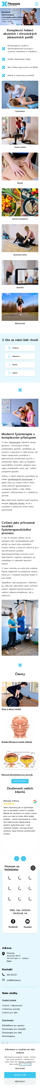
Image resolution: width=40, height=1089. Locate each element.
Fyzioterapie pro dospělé (14, 1029)
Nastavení (20, 1068)
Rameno (16, 356)
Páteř (15, 373)
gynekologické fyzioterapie (20, 479)
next (23, 858)
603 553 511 (12, 974)
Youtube (28, 926)
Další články (20, 781)
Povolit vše (20, 1075)
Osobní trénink (9, 1000)
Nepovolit (20, 1081)
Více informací (25, 1064)
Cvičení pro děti (9, 1013)
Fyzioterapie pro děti (12, 1033)
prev (16, 858)
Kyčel (15, 364)
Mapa (9, 961)
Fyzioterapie (8, 1020)
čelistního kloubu (16, 503)
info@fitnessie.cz (14, 980)
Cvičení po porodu (11, 1009)
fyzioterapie (14, 442)
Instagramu (11, 869)
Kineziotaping (8, 1036)
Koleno (16, 348)
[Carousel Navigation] (20, 860)
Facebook (13, 926)
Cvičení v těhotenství (12, 1005)
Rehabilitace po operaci (13, 1025)
